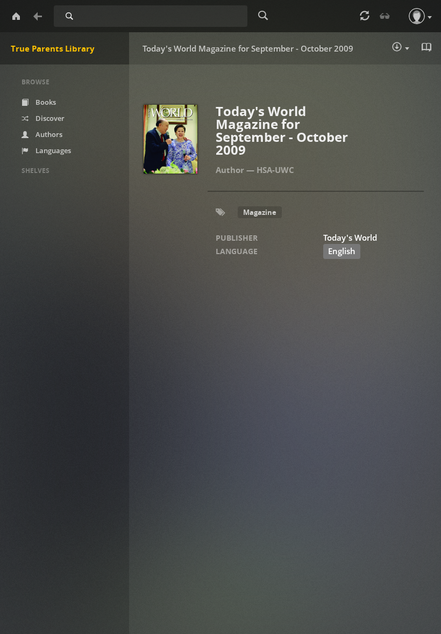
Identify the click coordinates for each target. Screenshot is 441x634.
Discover (49, 118)
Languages (52, 150)
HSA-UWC (275, 169)
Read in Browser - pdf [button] (427, 48)
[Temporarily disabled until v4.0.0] (385, 16)
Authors (48, 134)
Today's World (350, 237)
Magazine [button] (259, 212)
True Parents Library (53, 48)
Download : (408, 49)
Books (45, 102)
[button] (417, 16)
